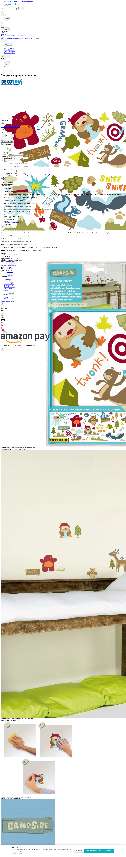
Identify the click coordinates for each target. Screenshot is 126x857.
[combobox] (9, 9)
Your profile (9, 35)
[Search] (18, 8)
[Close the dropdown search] (22, 8)
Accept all (108, 850)
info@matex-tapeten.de (14, 222)
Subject (3, 162)
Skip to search (16, 1)
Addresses (16, 35)
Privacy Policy (49, 175)
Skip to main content (6, 1)
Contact (6, 297)
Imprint (6, 290)
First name (4, 154)
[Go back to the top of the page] (2, 349)
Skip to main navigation (26, 1)
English (6, 20)
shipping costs (19, 345)
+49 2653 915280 (8, 269)
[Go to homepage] (9, 6)
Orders (21, 35)
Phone (2, 160)
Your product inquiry (7, 169)
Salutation (4, 153)
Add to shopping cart (6, 138)
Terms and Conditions (10, 285)
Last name (4, 156)
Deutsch (7, 18)
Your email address (6, 158)
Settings (79, 850)
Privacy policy (14, 853)
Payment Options (8, 282)
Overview (3, 35)
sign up (4, 34)
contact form (10, 272)
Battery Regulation (9, 284)
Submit (3, 177)
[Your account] (2, 26)
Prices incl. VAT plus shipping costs (10, 127)
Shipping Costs (8, 279)
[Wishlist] (2, 24)
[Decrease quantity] (3, 135)
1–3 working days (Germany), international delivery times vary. (31, 130)
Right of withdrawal (9, 287)
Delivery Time (8, 280)
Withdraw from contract (7, 301)
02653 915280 (7, 267)
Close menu (7, 29)
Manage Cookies (8, 298)
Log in (2, 32)
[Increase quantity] (12, 135)
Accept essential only (93, 850)
